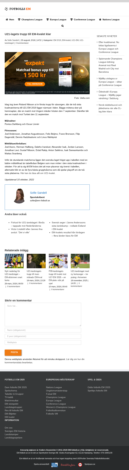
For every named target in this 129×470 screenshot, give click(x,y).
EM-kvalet (66, 40)
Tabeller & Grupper (14, 394)
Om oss (8, 427)
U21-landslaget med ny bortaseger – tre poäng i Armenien (80, 274)
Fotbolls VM (52, 413)
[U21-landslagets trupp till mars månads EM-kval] (36, 255)
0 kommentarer (22, 43)
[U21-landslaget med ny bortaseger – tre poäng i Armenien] (80, 255)
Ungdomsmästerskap (56, 390)
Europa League (54, 400)
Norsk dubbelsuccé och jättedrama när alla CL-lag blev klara (110, 108)
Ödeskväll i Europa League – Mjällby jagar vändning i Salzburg (110, 95)
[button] (63, 25)
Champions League (56, 397)
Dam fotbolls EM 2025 (16, 387)
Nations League (54, 387)
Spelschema (11, 390)
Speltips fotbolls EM (97, 390)
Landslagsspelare (13, 437)
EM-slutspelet (11, 404)
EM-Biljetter (10, 413)
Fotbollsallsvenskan (56, 410)
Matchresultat (11, 400)
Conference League (56, 404)
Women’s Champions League (61, 407)
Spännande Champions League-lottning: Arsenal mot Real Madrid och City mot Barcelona (110, 65)
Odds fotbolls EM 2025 (99, 387)
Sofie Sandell (13, 40)
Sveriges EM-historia (15, 431)
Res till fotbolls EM (14, 410)
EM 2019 (57, 40)
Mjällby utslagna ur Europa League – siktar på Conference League (110, 81)
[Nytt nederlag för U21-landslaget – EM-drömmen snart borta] (14, 255)
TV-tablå (9, 397)
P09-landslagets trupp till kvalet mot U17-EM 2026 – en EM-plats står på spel (57, 277)
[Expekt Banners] (47, 53)
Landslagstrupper (13, 407)
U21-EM (75, 40)
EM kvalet (9, 417)
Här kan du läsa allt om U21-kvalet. (37, 173)
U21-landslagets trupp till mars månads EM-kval (34, 274)
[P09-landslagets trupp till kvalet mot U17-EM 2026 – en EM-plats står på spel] (58, 255)
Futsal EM (51, 394)
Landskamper (11, 434)
